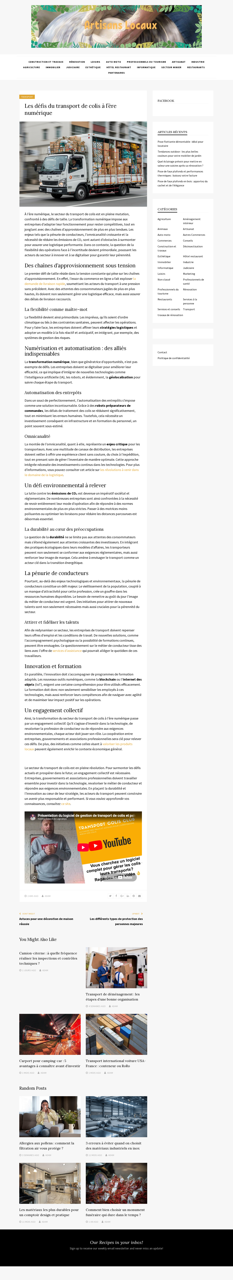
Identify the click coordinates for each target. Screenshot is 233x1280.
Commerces (165, 240)
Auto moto (113, 61)
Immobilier (53, 67)
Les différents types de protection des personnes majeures (116, 921)
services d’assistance (67, 650)
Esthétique (93, 67)
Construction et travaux (45, 61)
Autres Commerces (194, 234)
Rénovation (77, 61)
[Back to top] (229, 1276)
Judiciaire (73, 67)
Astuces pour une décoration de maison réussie (46, 921)
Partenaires (116, 72)
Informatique (146, 67)
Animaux (163, 229)
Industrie (198, 61)
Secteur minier (171, 67)
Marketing (189, 273)
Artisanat (179, 61)
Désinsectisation (193, 246)
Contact (162, 352)
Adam (47, 896)
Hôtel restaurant (118, 67)
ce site (65, 804)
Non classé (164, 279)
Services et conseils (169, 309)
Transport (27, 96)
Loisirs (95, 61)
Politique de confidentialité (174, 358)
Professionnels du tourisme (146, 61)
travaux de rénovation (170, 315)
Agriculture (31, 67)
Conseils (188, 240)
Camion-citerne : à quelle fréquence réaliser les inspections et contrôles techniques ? (48, 958)
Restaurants (196, 67)
